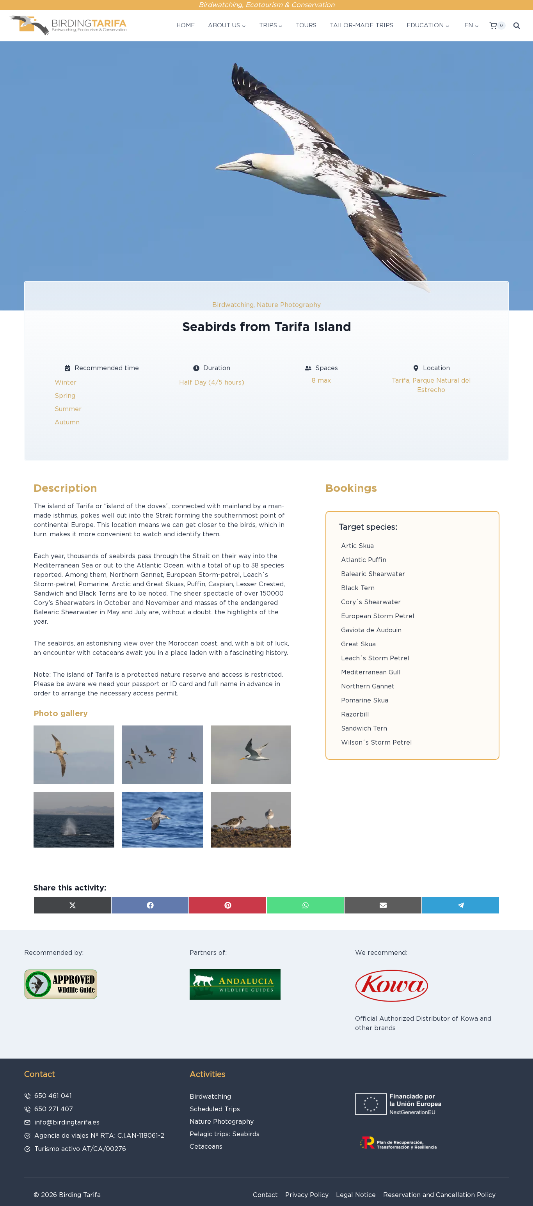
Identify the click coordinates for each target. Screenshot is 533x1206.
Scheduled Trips (215, 1109)
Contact (265, 1195)
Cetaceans (206, 1146)
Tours (306, 25)
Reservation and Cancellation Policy (439, 1195)
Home (185, 25)
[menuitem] (470, 26)
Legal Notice (356, 1195)
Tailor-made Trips (361, 25)
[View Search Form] (517, 26)
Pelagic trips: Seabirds (224, 1134)
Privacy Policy (307, 1195)
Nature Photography (289, 305)
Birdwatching (233, 305)
